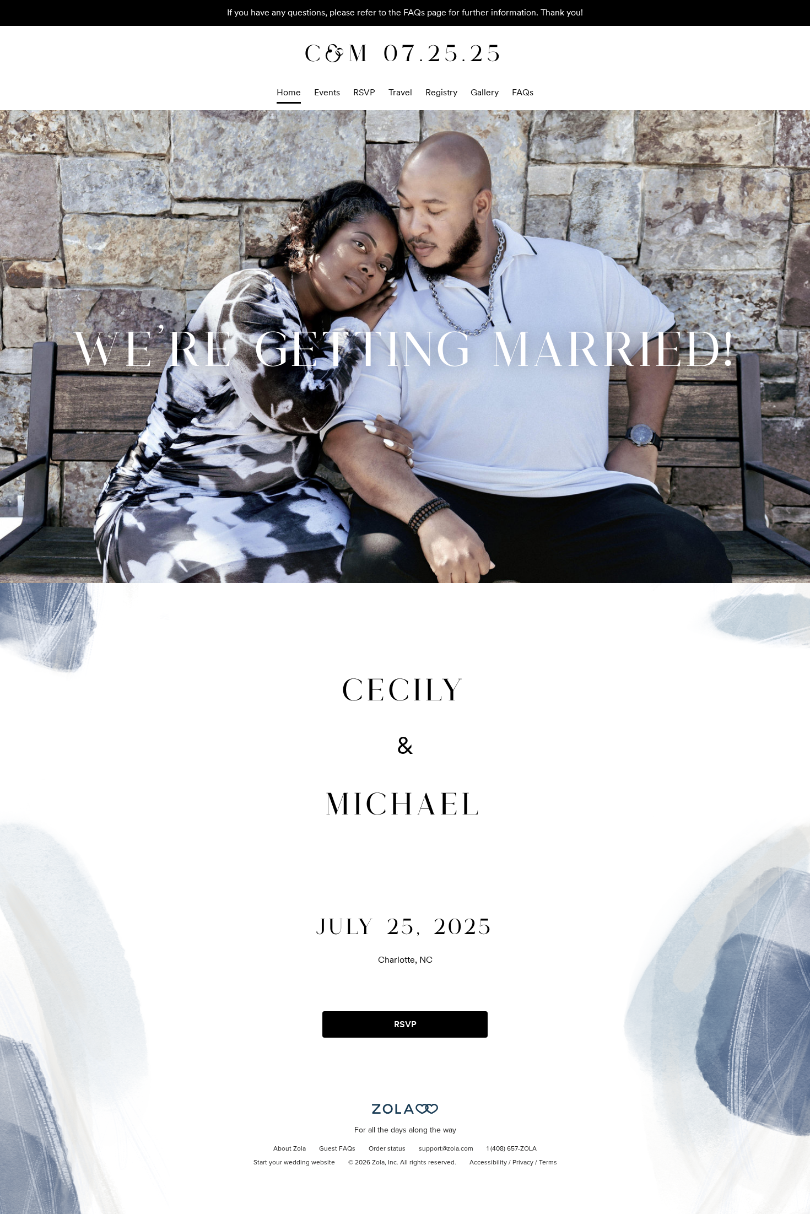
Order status (387, 1149)
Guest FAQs (337, 1149)
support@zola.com (446, 1149)
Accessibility (488, 1162)
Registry (441, 92)
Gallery (485, 92)
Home (289, 92)
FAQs (522, 92)
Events (327, 92)
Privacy (522, 1162)
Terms (548, 1162)
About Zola (289, 1149)
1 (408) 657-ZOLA (512, 1149)
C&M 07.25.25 (405, 52)
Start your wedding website (294, 1162)
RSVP (364, 92)
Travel (400, 92)
